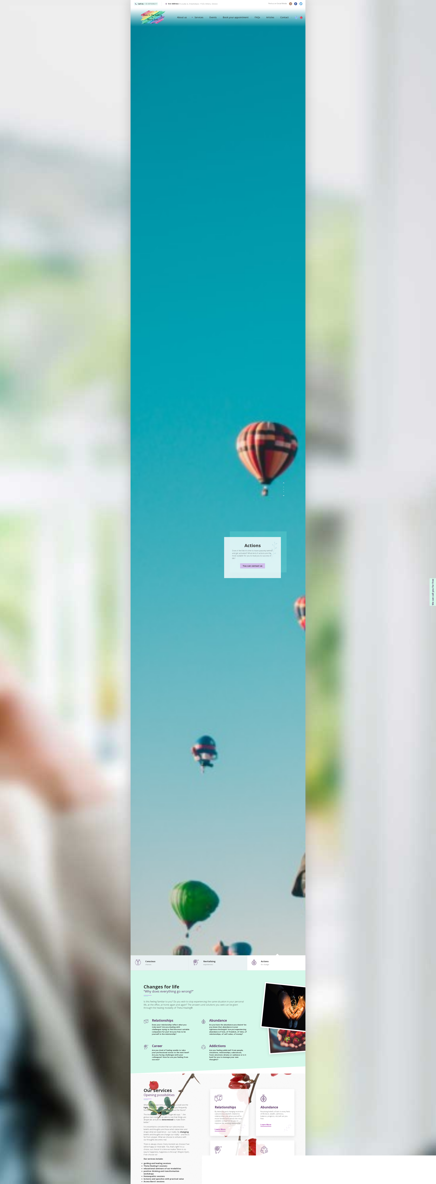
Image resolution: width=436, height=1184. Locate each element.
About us (182, 17)
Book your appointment (236, 17)
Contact (284, 17)
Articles (270, 17)
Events (213, 17)
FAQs (257, 17)
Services (199, 17)
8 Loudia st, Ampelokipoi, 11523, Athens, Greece (199, 4)
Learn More (220, 1129)
